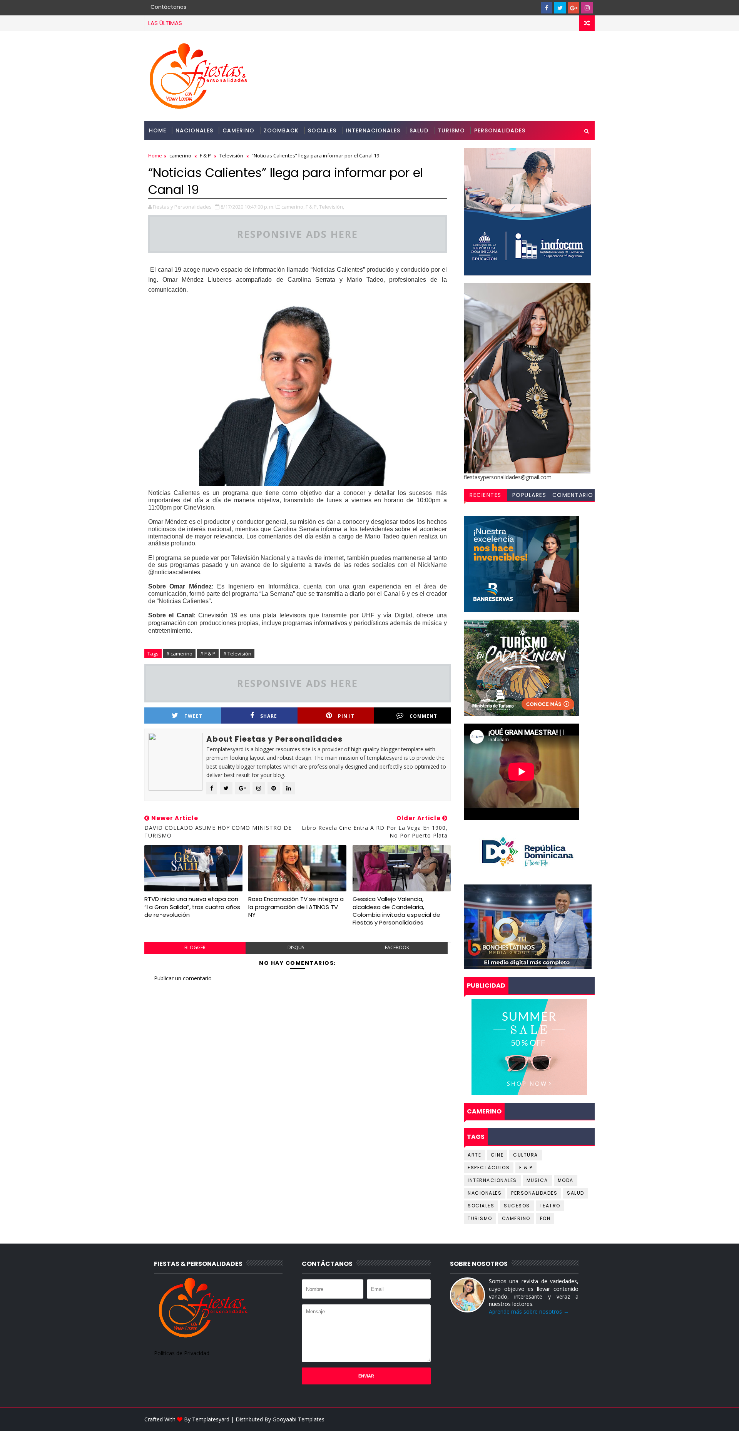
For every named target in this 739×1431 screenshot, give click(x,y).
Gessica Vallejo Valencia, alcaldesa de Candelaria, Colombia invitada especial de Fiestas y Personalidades (396, 910)
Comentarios (573, 496)
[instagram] (587, 7)
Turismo (451, 130)
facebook (397, 947)
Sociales (322, 130)
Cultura (525, 1155)
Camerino (238, 130)
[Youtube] (533, 7)
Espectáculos (489, 1167)
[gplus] (573, 7)
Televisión (231, 155)
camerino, (292, 206)
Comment (423, 716)
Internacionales (373, 130)
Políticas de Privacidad (181, 1353)
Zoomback (281, 130)
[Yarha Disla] (587, 1419)
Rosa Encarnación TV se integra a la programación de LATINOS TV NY (296, 907)
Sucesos (517, 1205)
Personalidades (499, 130)
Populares (529, 495)
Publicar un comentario (183, 978)
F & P (205, 155)
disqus (296, 947)
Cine (497, 1155)
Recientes (486, 495)
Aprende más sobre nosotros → (529, 1311)
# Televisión (237, 653)
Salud (419, 130)
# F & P (208, 653)
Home (157, 130)
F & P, (312, 206)
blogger (195, 947)
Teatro (550, 1205)
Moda (565, 1180)
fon (545, 1218)
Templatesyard (210, 1419)
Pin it (346, 716)
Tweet (193, 716)
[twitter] (560, 7)
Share (268, 716)
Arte (474, 1155)
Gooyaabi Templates (298, 1419)
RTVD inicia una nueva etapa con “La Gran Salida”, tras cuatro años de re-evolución (192, 907)
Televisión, (331, 206)
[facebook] (546, 7)
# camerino (179, 653)
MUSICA (537, 1180)
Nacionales (194, 130)
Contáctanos (168, 7)
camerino (180, 155)
